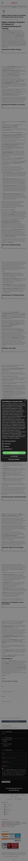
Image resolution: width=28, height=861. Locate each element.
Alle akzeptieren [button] (14, 452)
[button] (14, 459)
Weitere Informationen (15, 438)
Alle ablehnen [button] (14, 456)
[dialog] (14, 430)
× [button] (25, 400)
